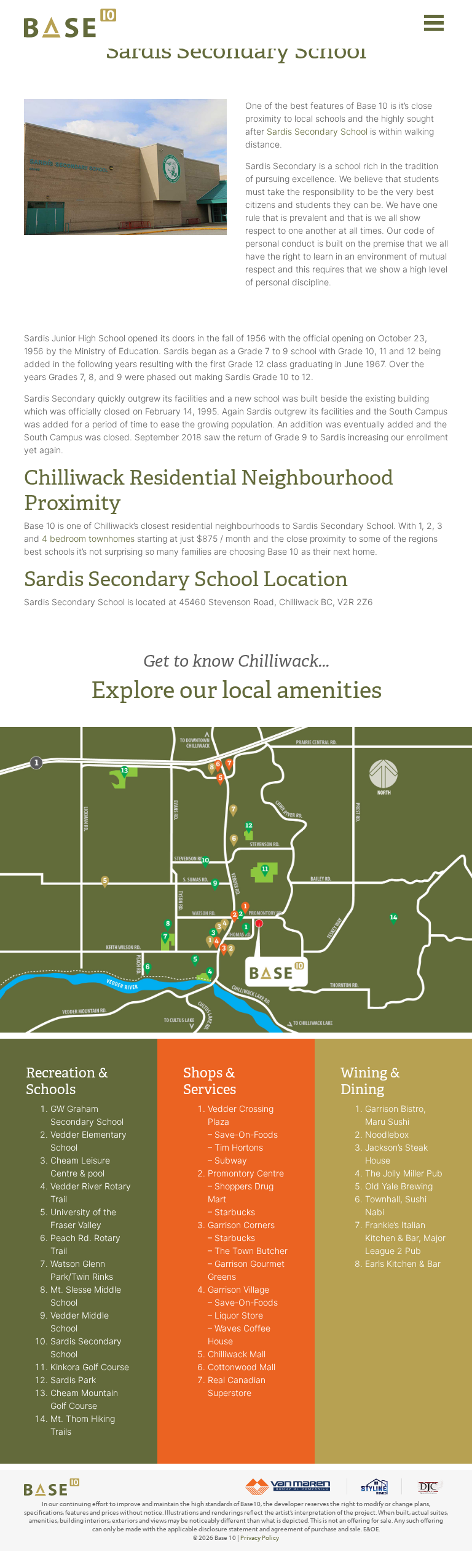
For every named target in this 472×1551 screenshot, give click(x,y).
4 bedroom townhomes (88, 538)
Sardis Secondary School (317, 131)
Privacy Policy (259, 1537)
